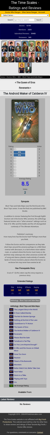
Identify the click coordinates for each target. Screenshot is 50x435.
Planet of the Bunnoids (22, 361)
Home (2, 77)
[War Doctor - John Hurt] (11, 57)
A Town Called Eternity (22, 313)
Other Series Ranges (29, 12)
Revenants (18, 334)
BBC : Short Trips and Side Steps (30, 77)
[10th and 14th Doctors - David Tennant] (25, 57)
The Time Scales (24, 3)
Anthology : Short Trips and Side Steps (25, 300)
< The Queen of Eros (25, 82)
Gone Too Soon (20, 354)
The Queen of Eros (21, 327)
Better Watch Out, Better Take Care (27, 368)
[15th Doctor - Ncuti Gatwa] (28, 68)
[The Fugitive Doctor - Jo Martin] (45, 57)
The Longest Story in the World (25, 310)
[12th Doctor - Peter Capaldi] (38, 57)
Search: (10, 20)
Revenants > (25, 87)
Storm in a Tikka (20, 375)
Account (41, 12)
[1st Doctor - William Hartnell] (5, 46)
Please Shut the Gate (22, 338)
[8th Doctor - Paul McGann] (5, 57)
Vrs (15, 382)
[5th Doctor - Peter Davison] (32, 46)
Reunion (17, 358)
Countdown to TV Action (23, 324)
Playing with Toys (20, 379)
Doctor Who (11, 77)
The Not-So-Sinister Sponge (24, 316)
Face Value (18, 372)
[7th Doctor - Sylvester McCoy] (45, 46)
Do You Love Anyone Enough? (25, 345)
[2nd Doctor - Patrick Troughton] (11, 46)
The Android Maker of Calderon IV (27, 331)
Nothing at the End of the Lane (25, 320)
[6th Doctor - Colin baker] (38, 46)
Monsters (17, 365)
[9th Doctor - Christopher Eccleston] (18, 57)
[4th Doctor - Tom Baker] (25, 46)
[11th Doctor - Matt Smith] (32, 57)
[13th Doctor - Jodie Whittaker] (22, 68)
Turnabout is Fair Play (22, 341)
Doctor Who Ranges (13, 12)
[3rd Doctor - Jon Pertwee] (18, 46)
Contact (40, 432)
